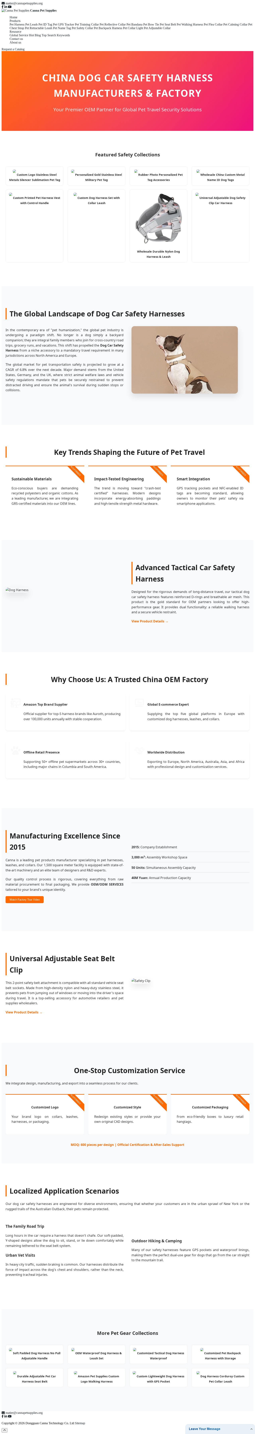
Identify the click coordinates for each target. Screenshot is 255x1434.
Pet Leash (31, 24)
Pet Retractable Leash (38, 28)
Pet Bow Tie (151, 24)
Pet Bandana (134, 24)
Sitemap (80, 1423)
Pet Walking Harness (190, 24)
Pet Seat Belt (168, 24)
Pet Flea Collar (213, 24)
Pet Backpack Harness (108, 28)
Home (13, 17)
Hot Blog (35, 35)
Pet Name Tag (62, 28)
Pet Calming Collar (235, 24)
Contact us (16, 38)
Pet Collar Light (133, 28)
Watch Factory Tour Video (25, 899)
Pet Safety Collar (82, 28)
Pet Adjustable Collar (157, 28)
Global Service (19, 35)
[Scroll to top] (4, 1430)
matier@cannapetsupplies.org (24, 3)
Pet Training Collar (87, 24)
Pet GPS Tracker (63, 24)
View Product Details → (149, 621)
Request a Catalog (13, 49)
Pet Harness (17, 24)
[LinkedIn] (5, 7)
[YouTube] (10, 7)
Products (15, 21)
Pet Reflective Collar (113, 24)
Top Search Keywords (56, 35)
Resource (15, 31)
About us (15, 42)
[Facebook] (3, 7)
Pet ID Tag (45, 24)
